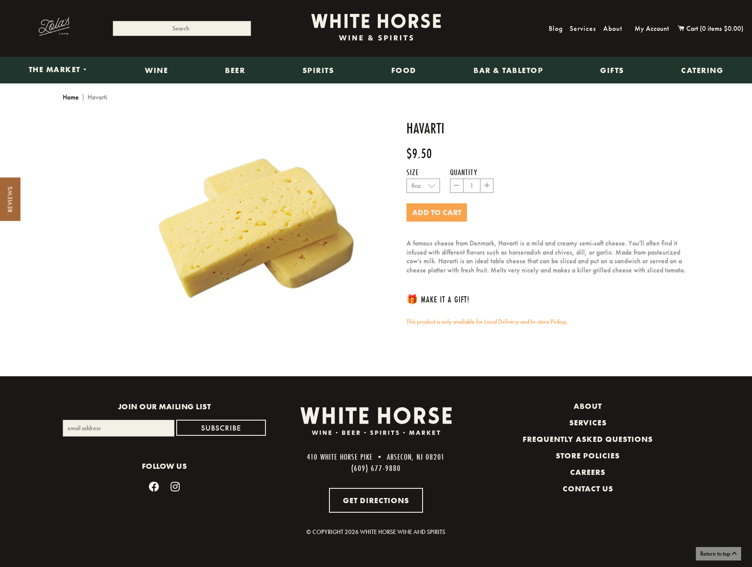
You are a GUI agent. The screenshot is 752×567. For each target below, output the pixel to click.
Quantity (463, 172)
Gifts (612, 70)
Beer (235, 70)
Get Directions (376, 500)
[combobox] (182, 28)
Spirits (318, 70)
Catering (702, 70)
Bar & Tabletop (508, 70)
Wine (156, 70)
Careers (587, 472)
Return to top (716, 553)
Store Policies (588, 456)
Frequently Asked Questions (588, 439)
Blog (556, 28)
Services (583, 28)
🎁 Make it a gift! (438, 299)
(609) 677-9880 (376, 468)
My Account (651, 28)
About (612, 28)
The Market (56, 70)
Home (71, 97)
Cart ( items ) (714, 28)
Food (403, 70)
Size (412, 172)
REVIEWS (10, 199)
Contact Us (588, 489)
